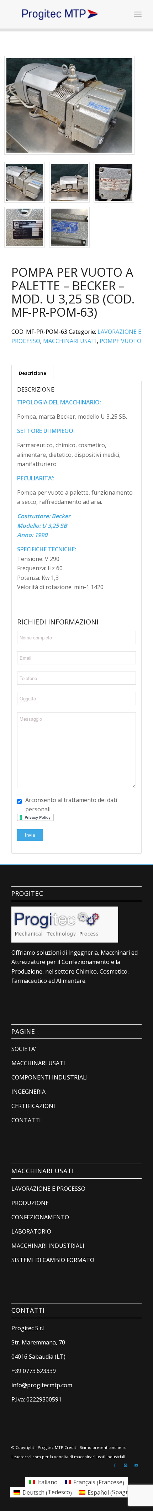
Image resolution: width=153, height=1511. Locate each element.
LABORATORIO (31, 1231)
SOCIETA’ (23, 1049)
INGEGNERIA (28, 1092)
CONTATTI (26, 1120)
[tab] (32, 373)
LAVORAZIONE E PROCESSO (48, 1189)
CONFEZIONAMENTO (40, 1217)
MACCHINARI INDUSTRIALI (47, 1246)
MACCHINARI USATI (70, 341)
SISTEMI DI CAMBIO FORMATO (52, 1260)
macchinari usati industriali (99, 1456)
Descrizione (32, 373)
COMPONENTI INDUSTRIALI (49, 1077)
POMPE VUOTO (120, 341)
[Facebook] (115, 1465)
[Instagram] (125, 1465)
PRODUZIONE (30, 1203)
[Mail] (136, 1465)
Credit (70, 1447)
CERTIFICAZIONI (33, 1106)
